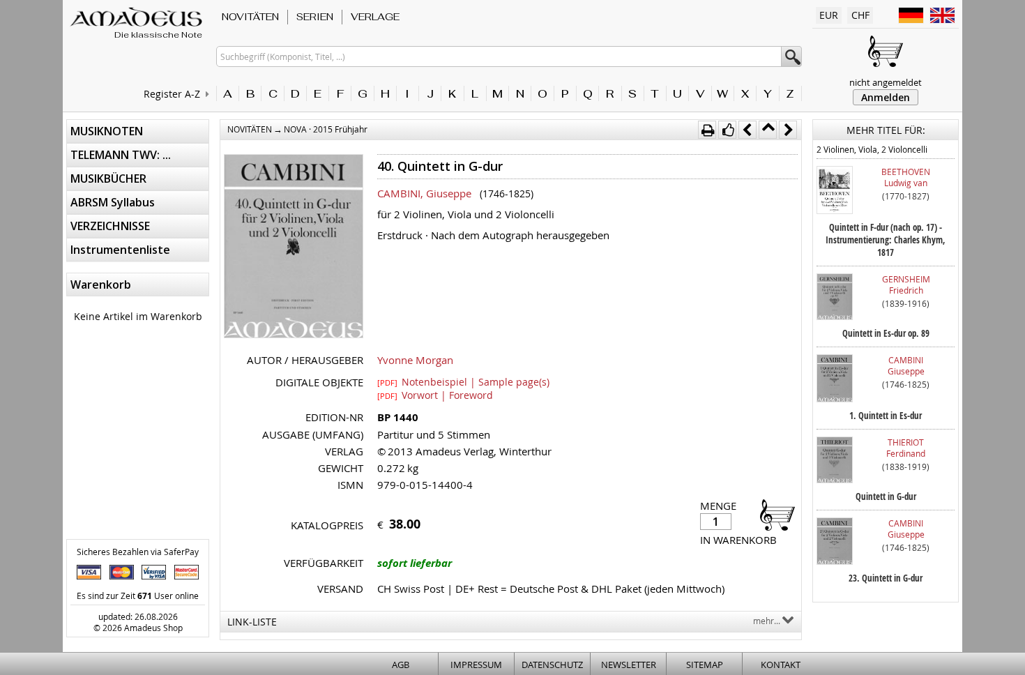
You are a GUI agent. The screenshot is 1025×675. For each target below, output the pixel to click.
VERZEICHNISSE (110, 226)
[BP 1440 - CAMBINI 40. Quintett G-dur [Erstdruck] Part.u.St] (293, 247)
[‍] (773, 514)
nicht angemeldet (885, 82)
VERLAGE (375, 16)
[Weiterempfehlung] (727, 130)
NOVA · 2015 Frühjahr (325, 129)
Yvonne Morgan (415, 360)
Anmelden (885, 97)
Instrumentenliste (120, 249)
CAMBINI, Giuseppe (424, 193)
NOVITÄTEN (250, 16)
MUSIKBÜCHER (108, 178)
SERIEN (314, 16)
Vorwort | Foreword (435, 394)
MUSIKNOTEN (106, 131)
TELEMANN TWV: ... (120, 154)
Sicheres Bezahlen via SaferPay (138, 551)
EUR (829, 15)
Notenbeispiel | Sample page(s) (463, 381)
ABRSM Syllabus (112, 202)
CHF (860, 15)
